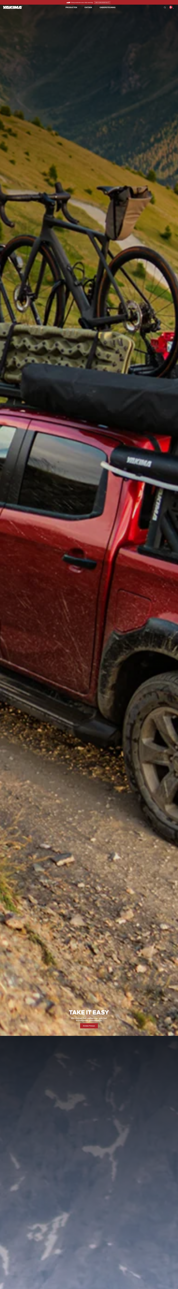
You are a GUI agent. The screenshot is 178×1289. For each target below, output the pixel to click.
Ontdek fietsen (89, 1026)
